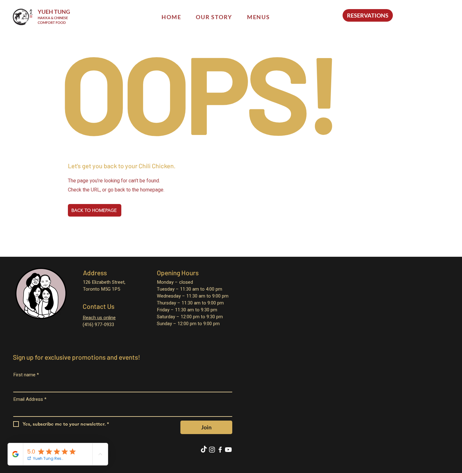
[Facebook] (220, 450)
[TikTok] (204, 450)
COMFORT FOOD (52, 22)
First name (26, 375)
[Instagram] (212, 450)
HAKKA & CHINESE (53, 18)
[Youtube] (228, 450)
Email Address (30, 399)
